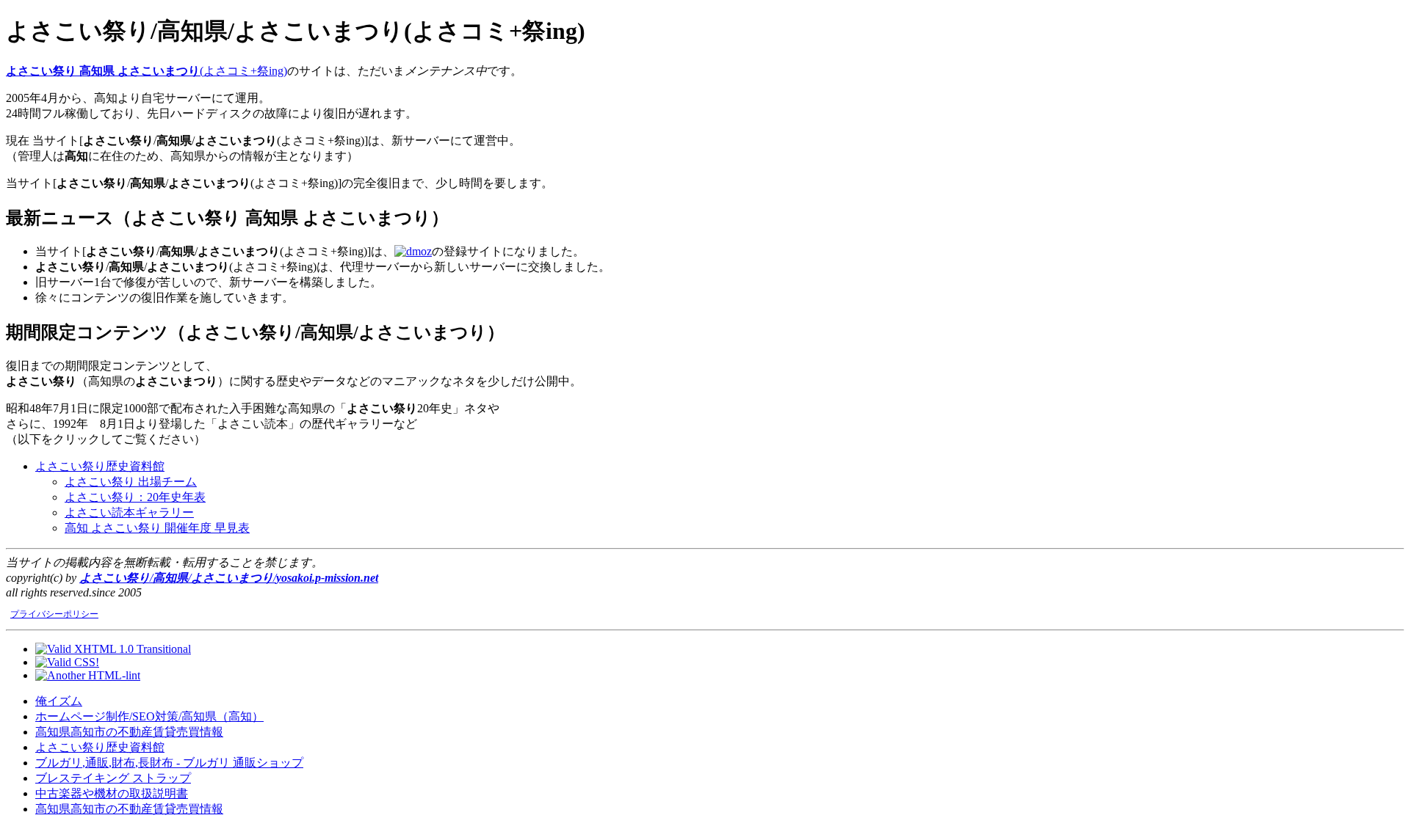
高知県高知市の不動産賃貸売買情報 (129, 732)
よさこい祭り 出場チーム (131, 481)
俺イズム (58, 701)
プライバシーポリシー (54, 614)
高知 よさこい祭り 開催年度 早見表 (157, 528)
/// (228, 577)
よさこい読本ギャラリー (129, 512)
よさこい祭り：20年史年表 (135, 497)
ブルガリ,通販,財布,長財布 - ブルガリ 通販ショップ (169, 762)
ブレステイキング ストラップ (113, 778)
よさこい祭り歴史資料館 (99, 466)
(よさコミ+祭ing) (146, 71)
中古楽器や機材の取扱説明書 (111, 793)
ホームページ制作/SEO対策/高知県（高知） (149, 716)
